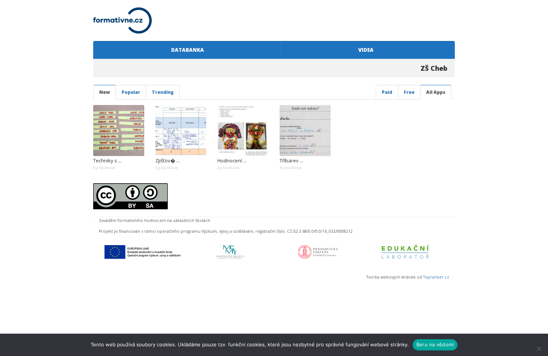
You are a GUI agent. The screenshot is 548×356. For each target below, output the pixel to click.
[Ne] (538, 348)
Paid (387, 92)
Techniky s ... (107, 160)
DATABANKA (186, 50)
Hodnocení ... (231, 160)
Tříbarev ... (291, 160)
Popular (131, 92)
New (104, 92)
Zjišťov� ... (167, 160)
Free (409, 92)
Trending (163, 92)
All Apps (435, 92)
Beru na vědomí (435, 344)
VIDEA (365, 50)
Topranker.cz (436, 277)
